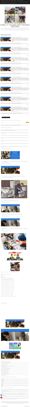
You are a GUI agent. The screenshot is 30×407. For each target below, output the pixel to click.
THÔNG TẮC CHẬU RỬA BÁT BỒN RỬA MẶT (16, 37)
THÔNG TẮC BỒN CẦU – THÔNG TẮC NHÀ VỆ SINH (6, 368)
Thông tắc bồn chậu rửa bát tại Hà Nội (6, 163)
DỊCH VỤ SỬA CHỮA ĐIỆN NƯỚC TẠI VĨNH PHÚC (6, 362)
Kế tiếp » (8, 117)
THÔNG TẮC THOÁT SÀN (3, 3)
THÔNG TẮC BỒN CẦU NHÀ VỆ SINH (11, 3)
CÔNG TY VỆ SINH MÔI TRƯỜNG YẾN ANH (15, 25)
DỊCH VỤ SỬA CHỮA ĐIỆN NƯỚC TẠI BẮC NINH (5, 361)
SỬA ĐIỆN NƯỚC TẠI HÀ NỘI (4, 367)
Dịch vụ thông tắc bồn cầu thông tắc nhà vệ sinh (7, 177)
